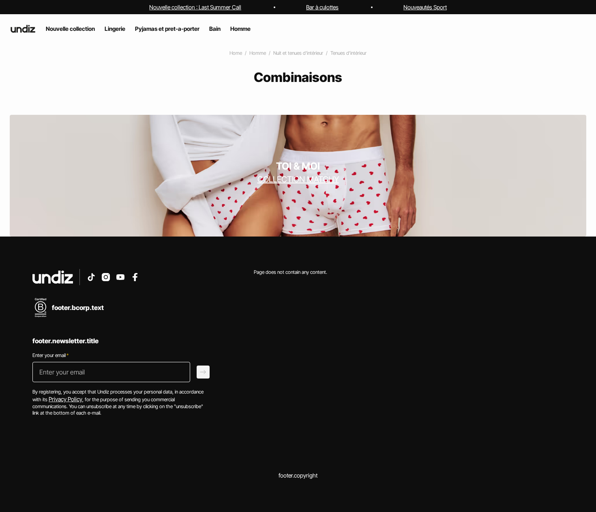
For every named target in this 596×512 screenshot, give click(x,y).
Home (235, 53)
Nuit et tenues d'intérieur (298, 53)
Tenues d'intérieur (348, 53)
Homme (257, 53)
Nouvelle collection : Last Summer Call (195, 7)
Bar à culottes (322, 7)
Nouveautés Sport (425, 7)
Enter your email (50, 355)
